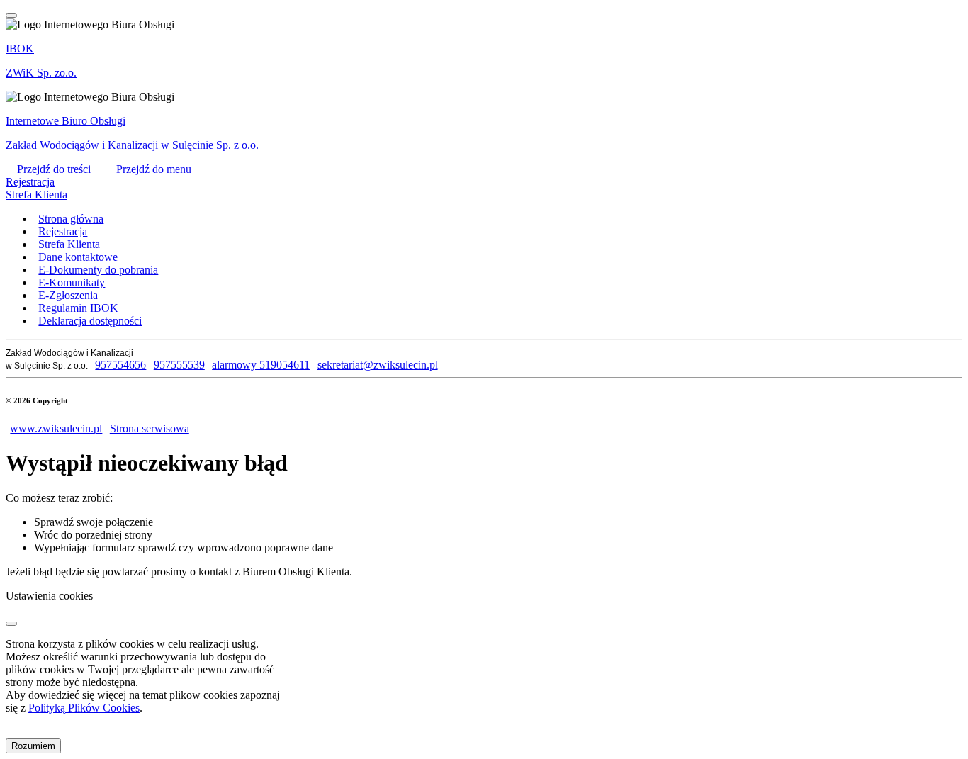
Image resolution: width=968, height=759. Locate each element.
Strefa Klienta (36, 195)
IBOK (20, 49)
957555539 (179, 365)
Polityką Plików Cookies (84, 708)
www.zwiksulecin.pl (56, 428)
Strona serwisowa (149, 428)
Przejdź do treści (54, 169)
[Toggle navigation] (11, 15)
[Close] (11, 624)
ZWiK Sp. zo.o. (41, 73)
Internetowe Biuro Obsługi (65, 121)
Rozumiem (33, 746)
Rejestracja (30, 182)
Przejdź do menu (153, 169)
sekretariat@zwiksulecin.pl (377, 365)
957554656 (120, 365)
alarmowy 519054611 (261, 365)
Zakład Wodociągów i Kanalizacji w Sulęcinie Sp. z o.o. (132, 145)
